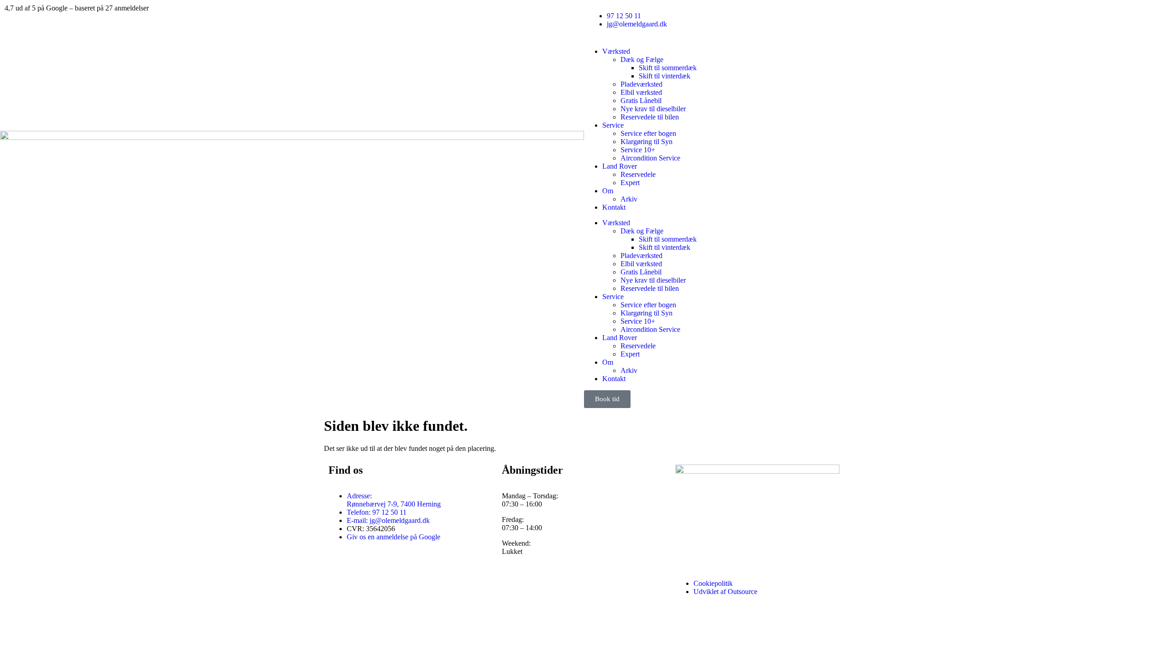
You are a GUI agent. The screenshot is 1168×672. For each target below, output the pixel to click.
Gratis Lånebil (641, 100)
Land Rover (619, 166)
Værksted (616, 51)
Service (613, 125)
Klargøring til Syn (646, 141)
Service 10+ (637, 150)
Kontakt (614, 207)
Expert (630, 182)
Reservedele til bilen (649, 117)
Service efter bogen (648, 133)
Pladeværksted (641, 84)
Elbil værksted (641, 92)
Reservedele (638, 174)
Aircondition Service (650, 158)
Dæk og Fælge (641, 59)
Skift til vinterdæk (664, 76)
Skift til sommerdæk (668, 68)
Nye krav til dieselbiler (653, 109)
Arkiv (628, 199)
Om (607, 191)
